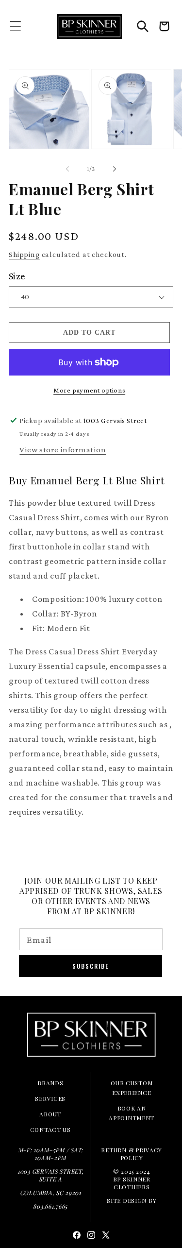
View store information (62, 449)
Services (50, 1098)
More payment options (89, 390)
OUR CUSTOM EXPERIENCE (131, 1087)
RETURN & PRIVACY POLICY (131, 1154)
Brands (50, 1083)
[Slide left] (67, 168)
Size (17, 276)
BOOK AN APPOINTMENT (131, 1113)
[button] (16, 26)
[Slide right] (114, 168)
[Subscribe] (90, 966)
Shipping (24, 254)
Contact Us (50, 1129)
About (50, 1114)
